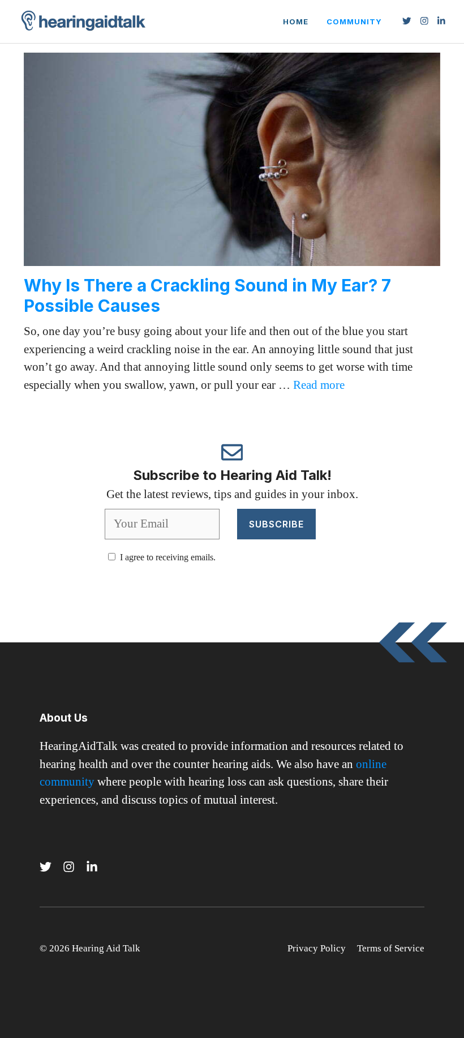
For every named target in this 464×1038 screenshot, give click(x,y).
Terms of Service (390, 948)
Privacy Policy (316, 948)
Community (354, 21)
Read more (319, 385)
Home (295, 21)
